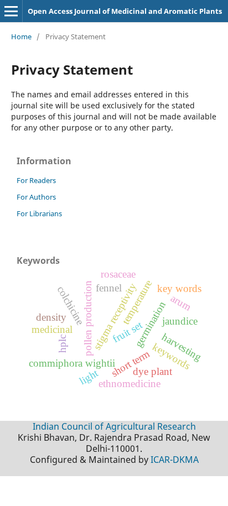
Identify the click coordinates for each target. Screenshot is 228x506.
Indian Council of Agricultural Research (114, 426)
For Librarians (39, 213)
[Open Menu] (11, 11)
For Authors (36, 197)
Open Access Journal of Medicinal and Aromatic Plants (125, 11)
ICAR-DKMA (175, 459)
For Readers (36, 180)
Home (21, 36)
